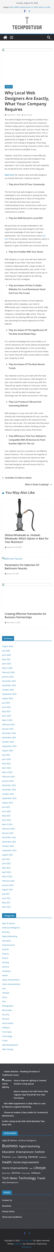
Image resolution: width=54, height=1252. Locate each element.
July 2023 (6, 807)
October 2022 (8, 846)
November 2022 (9, 841)
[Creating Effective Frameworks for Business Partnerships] (27, 585)
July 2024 (6, 755)
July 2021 (6, 894)
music (4, 997)
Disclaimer (6, 1206)
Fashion (5, 949)
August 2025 (7, 698)
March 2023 (7, 824)
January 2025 (8, 729)
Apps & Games (8, 923)
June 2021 (6, 898)
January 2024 (8, 781)
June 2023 (6, 811)
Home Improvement (11, 980)
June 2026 (6, 655)
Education (6, 940)
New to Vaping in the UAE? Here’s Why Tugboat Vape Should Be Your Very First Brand (31, 1094)
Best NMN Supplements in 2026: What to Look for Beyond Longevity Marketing (30, 8)
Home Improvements (11, 984)
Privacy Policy (8, 1211)
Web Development (10, 1045)
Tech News (7, 1032)
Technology (7, 1036)
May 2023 (6, 815)
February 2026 (8, 672)
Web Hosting (7, 1049)
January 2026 (8, 676)
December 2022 (9, 837)
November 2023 (9, 789)
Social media (7, 1023)
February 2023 (8, 828)
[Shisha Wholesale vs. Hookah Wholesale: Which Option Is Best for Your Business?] (27, 500)
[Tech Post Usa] (5, 37)
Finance (5, 953)
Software (6, 1027)
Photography (7, 1006)
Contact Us (7, 1200)
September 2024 (9, 746)
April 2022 (6, 872)
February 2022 (8, 881)
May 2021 (6, 902)
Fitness (5, 958)
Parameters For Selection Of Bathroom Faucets (22, 566)
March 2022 (7, 876)
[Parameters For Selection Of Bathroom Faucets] (12, 558)
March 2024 (7, 772)
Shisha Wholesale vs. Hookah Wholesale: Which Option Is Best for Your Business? (26, 538)
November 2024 (9, 737)
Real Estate (7, 1010)
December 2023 (9, 785)
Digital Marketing (9, 936)
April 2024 (6, 768)
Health (5, 975)
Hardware (6, 971)
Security (5, 1014)
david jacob (28, 115)
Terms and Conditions (12, 1217)
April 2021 (6, 907)
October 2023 (8, 794)
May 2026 (6, 659)
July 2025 (6, 702)
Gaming (5, 962)
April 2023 (6, 820)
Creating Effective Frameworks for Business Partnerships (25, 615)
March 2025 (7, 720)
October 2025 (8, 689)
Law (4, 988)
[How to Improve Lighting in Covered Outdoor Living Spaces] (7, 1084)
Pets (4, 1001)
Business (9, 87)
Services (5, 1019)
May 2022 (6, 868)
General (5, 966)
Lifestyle (5, 993)
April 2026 (6, 663)
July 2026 (6, 650)
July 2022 (6, 859)
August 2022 (7, 854)
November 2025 (9, 685)
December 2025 (9, 681)
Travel (4, 1040)
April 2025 (6, 716)
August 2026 (7, 646)
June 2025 (6, 707)
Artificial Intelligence (11, 927)
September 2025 (9, 694)
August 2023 (7, 802)
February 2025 (8, 724)
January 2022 (8, 885)
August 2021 (7, 889)
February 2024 (8, 776)
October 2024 (8, 742)
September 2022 (9, 850)
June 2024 (6, 759)
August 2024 (7, 750)
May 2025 (6, 711)
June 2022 (6, 863)
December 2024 (9, 733)
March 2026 (7, 668)
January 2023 (8, 833)
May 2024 (6, 763)
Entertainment (8, 945)
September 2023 (9, 798)
